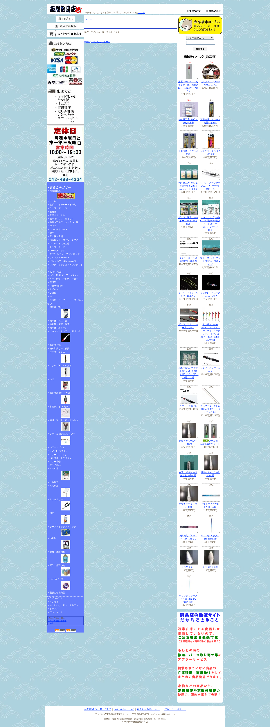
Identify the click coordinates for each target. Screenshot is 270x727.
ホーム (89, 19)
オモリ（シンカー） (59, 352)
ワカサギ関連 (56, 286)
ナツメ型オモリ (210, 567)
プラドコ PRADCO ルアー (62, 434)
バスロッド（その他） (61, 243)
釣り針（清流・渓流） (61, 324)
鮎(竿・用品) (56, 271)
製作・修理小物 (57, 565)
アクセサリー (56, 499)
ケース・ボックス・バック (63, 526)
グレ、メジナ (56, 612)
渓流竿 (53, 282)
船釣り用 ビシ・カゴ (60, 393)
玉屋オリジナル (57, 215)
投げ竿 (53, 226)
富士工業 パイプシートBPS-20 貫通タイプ (210, 261)
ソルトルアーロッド (59, 257)
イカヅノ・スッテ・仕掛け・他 (65, 331)
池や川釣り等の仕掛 (59, 348)
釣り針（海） (56, 307)
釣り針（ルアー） (58, 327)
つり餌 (53, 538)
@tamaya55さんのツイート (97, 41)
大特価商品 (55, 191)
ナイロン (54, 289)
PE (51, 296)
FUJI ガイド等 (57, 579)
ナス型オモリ (188, 567)
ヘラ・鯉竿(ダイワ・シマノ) (64, 275)
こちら (141, 12)
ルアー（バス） (57, 447)
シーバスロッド (57, 250)
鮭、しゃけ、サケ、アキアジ (64, 605)
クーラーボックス (58, 208)
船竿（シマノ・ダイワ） (62, 218)
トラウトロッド (57, 247)
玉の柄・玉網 (56, 236)
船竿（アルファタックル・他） (65, 222)
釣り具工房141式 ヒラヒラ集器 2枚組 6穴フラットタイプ (189, 185)
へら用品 (54, 486)
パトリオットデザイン (61, 458)
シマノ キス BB (188, 406)
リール (53, 201)
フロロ (53, 293)
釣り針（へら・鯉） (59, 320)
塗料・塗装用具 (57, 552)
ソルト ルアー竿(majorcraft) (63, 261)
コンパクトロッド (58, 229)
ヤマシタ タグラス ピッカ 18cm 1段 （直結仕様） (188, 598)
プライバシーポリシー (175, 709)
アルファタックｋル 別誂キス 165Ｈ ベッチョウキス (211, 409)
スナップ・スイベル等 (61, 365)
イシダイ (54, 602)
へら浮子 (54, 482)
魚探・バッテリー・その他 (63, 204)
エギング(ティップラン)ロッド (65, 254)
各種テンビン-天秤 (59, 406)
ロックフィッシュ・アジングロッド (65, 266)
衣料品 (53, 211)
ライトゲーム (56, 598)
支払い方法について (124, 709)
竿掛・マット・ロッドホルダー (65, 420)
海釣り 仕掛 (55, 345)
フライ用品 (55, 465)
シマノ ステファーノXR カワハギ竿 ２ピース (211, 185)
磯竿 (52, 233)
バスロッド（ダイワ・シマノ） (65, 240)
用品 (52, 513)
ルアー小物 (55, 461)
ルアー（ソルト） (58, 454)
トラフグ (54, 609)
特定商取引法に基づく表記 (97, 709)
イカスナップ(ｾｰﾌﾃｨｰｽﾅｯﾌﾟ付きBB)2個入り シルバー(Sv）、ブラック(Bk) (210, 223)
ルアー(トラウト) (58, 451)
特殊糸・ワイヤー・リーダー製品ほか (65, 302)
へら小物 (54, 468)
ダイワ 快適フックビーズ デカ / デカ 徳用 (188, 220)
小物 (52, 379)
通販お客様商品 (57, 592)
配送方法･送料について (148, 709)
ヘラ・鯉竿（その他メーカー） (65, 279)
